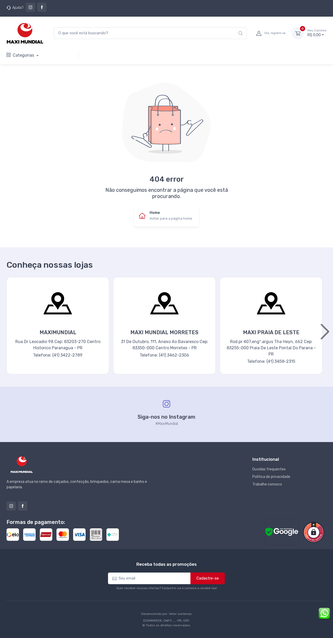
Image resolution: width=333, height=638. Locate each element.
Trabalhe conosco (267, 484)
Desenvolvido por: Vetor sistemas (166, 614)
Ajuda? (18, 7)
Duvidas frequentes (269, 469)
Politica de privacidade (271, 477)
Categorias (24, 55)
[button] (8, 331)
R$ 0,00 (317, 33)
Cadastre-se (207, 578)
